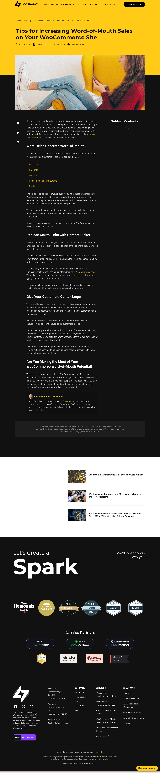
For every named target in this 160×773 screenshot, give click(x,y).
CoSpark (64, 401)
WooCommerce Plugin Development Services (106, 720)
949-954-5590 (59, 720)
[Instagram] (31, 706)
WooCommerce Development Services (105, 694)
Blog (25, 21)
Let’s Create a (31, 553)
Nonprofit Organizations (133, 718)
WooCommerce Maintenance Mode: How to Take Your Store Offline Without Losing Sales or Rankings (115, 514)
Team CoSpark (80, 697)
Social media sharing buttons (43, 180)
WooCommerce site (84, 272)
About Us (95, 4)
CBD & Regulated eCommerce (130, 705)
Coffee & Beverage (131, 698)
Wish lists (33, 164)
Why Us (77, 701)
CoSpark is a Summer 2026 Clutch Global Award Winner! (116, 474)
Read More (93, 763)
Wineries (126, 723)
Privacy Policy (99, 752)
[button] (18, 123)
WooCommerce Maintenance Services (105, 703)
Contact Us (79, 692)
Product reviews (36, 186)
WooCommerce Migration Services (107, 712)
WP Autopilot (102, 736)
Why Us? (82, 4)
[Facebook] (15, 706)
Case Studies (111, 4)
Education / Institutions (133, 713)
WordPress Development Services (107, 729)
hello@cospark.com (60, 723)
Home (18, 21)
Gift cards (34, 175)
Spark (45, 566)
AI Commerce (128, 693)
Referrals (33, 170)
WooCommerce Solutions (57, 4)
